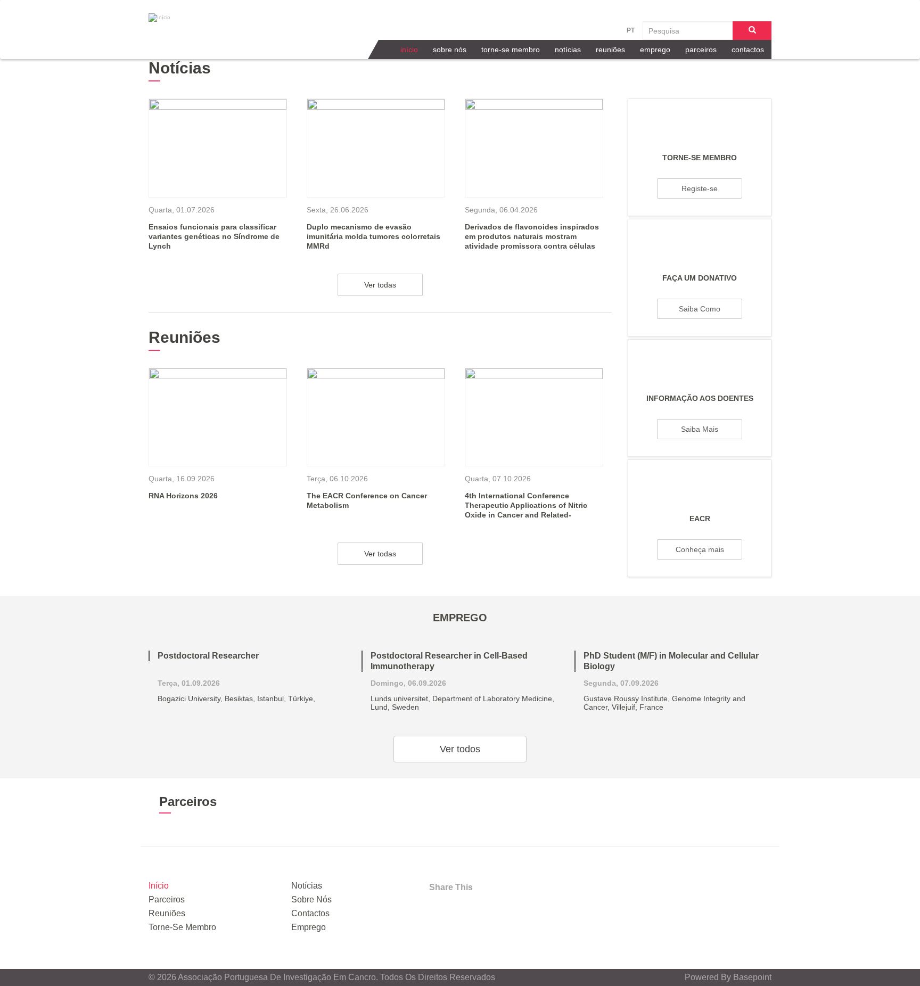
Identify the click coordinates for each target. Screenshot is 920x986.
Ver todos (460, 749)
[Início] (215, 17)
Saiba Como (699, 309)
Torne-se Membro (510, 49)
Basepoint (752, 977)
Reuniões (610, 49)
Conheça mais (700, 549)
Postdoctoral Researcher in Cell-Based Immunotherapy (449, 661)
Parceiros (701, 49)
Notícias (568, 49)
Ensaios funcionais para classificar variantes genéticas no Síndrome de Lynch (214, 236)
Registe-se (699, 188)
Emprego (655, 49)
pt (631, 30)
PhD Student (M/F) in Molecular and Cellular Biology (671, 661)
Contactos (748, 49)
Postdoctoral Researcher (208, 655)
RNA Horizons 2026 (183, 495)
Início (409, 49)
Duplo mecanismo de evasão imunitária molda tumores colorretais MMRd (373, 236)
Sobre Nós (449, 49)
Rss (522, 909)
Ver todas (380, 285)
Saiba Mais (699, 429)
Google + (494, 909)
